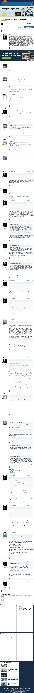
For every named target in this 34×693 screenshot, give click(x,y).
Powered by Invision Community (17, 692)
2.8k (5, 146)
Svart (12, 76)
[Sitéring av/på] (9, 48)
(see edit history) (22, 255)
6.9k (5, 82)
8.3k (5, 69)
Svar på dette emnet (29, 27)
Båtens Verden (9, 662)
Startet (12, 34)
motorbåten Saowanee (25, 196)
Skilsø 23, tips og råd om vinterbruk (6, 659)
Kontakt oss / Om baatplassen (19, 688)
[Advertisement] (7, 618)
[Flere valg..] (32, 34)
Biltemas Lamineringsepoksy (15, 144)
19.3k (5, 426)
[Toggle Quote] (10, 125)
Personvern (12, 688)
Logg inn (24, 595)
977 (5, 129)
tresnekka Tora (19, 196)
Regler (29, 688)
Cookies (26, 688)
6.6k (5, 161)
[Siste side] (6, 31)
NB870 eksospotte (3, 635)
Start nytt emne (20, 27)
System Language (7, 688)
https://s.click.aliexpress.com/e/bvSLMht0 (15, 545)
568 (5, 228)
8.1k (5, 115)
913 (5, 100)
